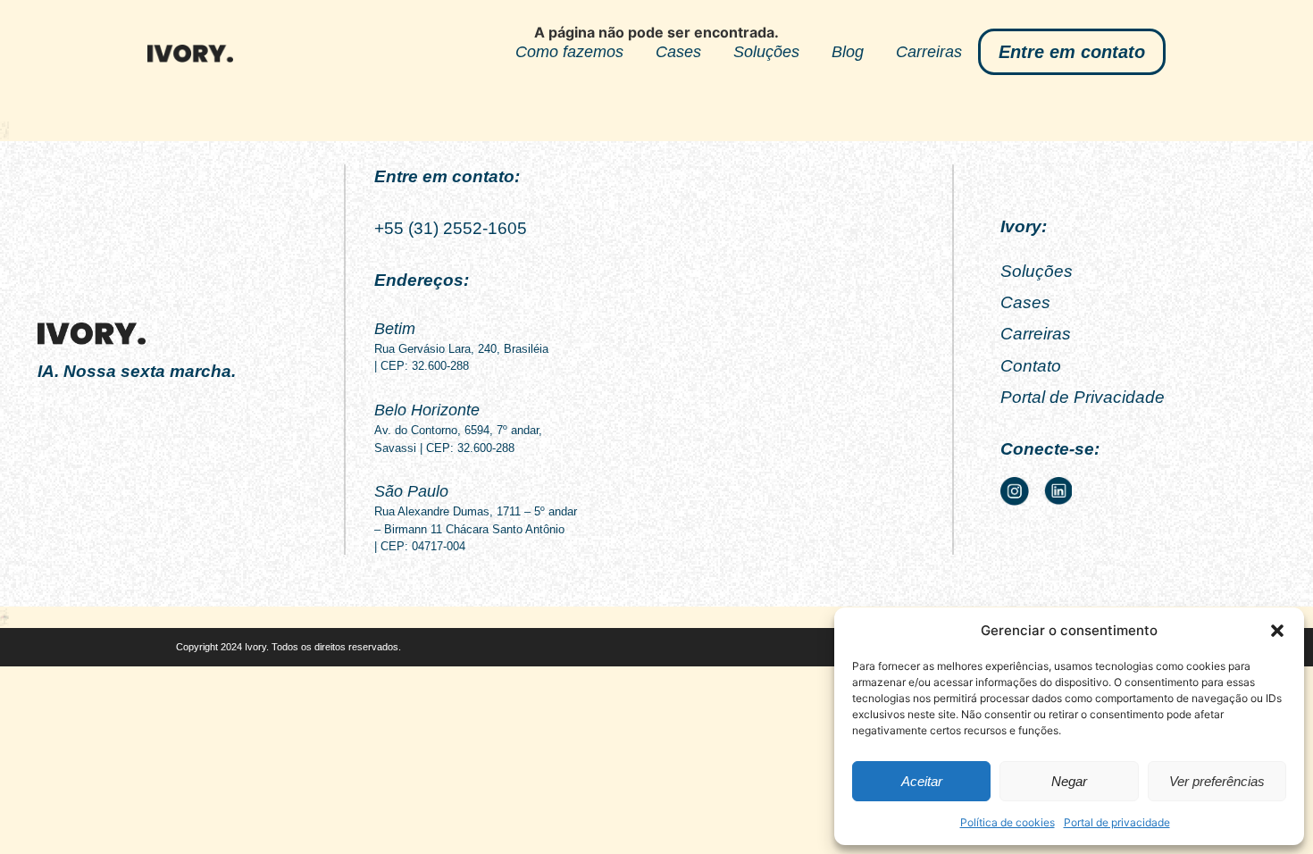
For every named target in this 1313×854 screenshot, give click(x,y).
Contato (1030, 365)
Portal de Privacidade (1082, 397)
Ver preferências (1217, 781)
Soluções (766, 52)
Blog (848, 52)
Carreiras (929, 52)
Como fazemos (569, 52)
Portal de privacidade (1117, 822)
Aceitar (921, 781)
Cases (678, 52)
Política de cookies (1007, 822)
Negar (1069, 781)
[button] (1277, 631)
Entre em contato (1072, 52)
